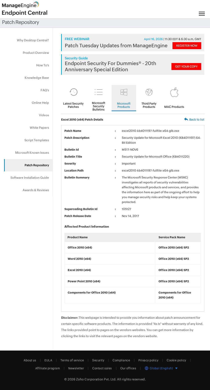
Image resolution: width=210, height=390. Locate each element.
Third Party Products (149, 105)
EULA (48, 360)
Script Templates (36, 140)
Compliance (121, 360)
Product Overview (36, 52)
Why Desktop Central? (33, 40)
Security (98, 360)
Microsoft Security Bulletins (98, 106)
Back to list (196, 119)
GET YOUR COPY (186, 66)
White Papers (39, 127)
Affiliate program (47, 368)
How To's (42, 65)
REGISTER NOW (186, 45)
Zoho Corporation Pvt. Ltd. (96, 379)
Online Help (40, 102)
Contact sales (102, 368)
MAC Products (174, 107)
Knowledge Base (37, 77)
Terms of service (72, 360)
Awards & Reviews (36, 190)
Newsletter (76, 368)
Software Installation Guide (29, 177)
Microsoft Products (123, 105)
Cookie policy (176, 360)
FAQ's (45, 90)
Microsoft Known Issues (32, 152)
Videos (44, 115)
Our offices (128, 368)
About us (30, 360)
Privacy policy (148, 360)
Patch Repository (37, 165)
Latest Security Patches (73, 105)
